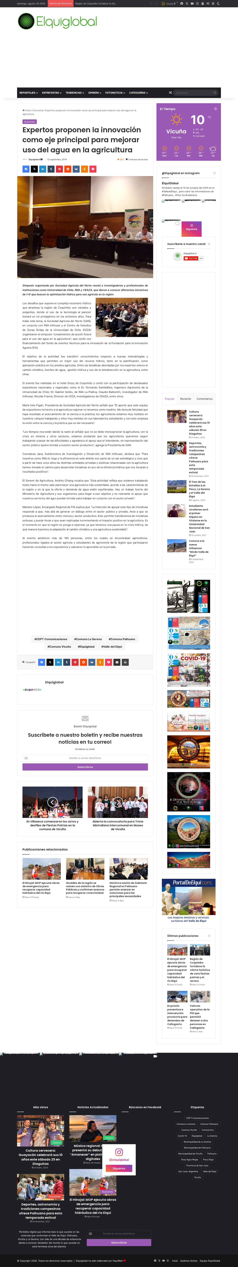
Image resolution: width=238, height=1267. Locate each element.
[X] (34, 169)
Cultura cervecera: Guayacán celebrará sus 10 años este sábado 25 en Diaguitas (199, 422)
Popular (169, 398)
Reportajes (27, 92)
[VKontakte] (76, 169)
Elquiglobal (34, 159)
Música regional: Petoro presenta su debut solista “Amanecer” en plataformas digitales (93, 1152)
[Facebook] (25, 169)
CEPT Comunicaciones (51, 639)
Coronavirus (208, 1130)
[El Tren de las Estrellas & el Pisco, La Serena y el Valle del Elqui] (176, 486)
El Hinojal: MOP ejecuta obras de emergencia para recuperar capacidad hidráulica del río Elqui (41, 888)
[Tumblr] (51, 169)
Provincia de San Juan (197, 1165)
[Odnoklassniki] (84, 169)
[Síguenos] (119, 1154)
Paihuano (212, 1153)
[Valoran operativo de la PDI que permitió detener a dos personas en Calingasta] (200, 996)
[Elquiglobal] (57, 21)
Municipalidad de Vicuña (190, 1153)
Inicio (28, 110)
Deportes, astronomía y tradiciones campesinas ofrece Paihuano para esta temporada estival (40, 1211)
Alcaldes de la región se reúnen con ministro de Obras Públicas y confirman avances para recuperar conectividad (85, 888)
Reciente (185, 398)
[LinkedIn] (42, 169)
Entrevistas (50, 92)
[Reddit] (67, 169)
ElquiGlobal (170, 183)
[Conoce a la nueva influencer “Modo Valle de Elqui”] (176, 545)
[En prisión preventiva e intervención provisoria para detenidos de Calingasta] (177, 996)
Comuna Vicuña (60, 646)
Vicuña (197, 1177)
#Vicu (178, 195)
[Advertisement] (119, 61)
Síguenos (191, 228)
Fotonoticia (113, 92)
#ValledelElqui (169, 191)
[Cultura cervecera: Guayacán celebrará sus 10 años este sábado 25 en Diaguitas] (176, 416)
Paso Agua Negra (189, 1159)
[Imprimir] (125, 662)
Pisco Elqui (208, 1159)
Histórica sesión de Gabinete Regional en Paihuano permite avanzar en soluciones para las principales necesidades (128, 889)
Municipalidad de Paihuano (197, 1147)
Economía (38, 110)
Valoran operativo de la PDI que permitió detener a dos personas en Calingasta (200, 1017)
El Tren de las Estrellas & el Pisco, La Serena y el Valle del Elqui (199, 489)
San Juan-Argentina (188, 1171)
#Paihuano (167, 195)
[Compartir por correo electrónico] (116, 662)
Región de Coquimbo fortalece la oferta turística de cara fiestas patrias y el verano (200, 970)
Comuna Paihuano (122, 639)
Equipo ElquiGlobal (210, 1260)
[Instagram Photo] (171, 209)
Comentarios (205, 398)
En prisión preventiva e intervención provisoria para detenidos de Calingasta (177, 1015)
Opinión (93, 92)
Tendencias (74, 92)
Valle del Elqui (112, 646)
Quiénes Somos (188, 1260)
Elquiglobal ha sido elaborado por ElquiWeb (99, 1260)
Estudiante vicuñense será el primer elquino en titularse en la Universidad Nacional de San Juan (199, 518)
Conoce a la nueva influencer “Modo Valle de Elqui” (199, 548)
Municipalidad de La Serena (197, 1141)
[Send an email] (41, 159)
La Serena (212, 1136)
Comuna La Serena (89, 639)
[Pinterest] (59, 169)
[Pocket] (92, 169)
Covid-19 (182, 1136)
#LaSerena (191, 195)
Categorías (137, 92)
